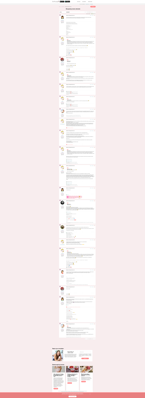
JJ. (62, 274)
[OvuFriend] (55, 2)
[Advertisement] (55, 16)
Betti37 (62, 77)
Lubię (92, 15)
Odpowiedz (93, 6)
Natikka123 (62, 20)
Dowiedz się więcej (74, 394)
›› (94, 12)
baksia (62, 89)
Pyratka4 (62, 253)
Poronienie (62, 6)
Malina (62, 192)
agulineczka (62, 62)
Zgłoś (94, 15)
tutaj (81, 356)
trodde (62, 205)
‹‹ (85, 338)
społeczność (90, 1)
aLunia (62, 170)
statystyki (78, 1)
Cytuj (90, 15)
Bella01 (62, 328)
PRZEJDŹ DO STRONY (72, 396)
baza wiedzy (84, 1)
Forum (60, 6)
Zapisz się (85, 358)
